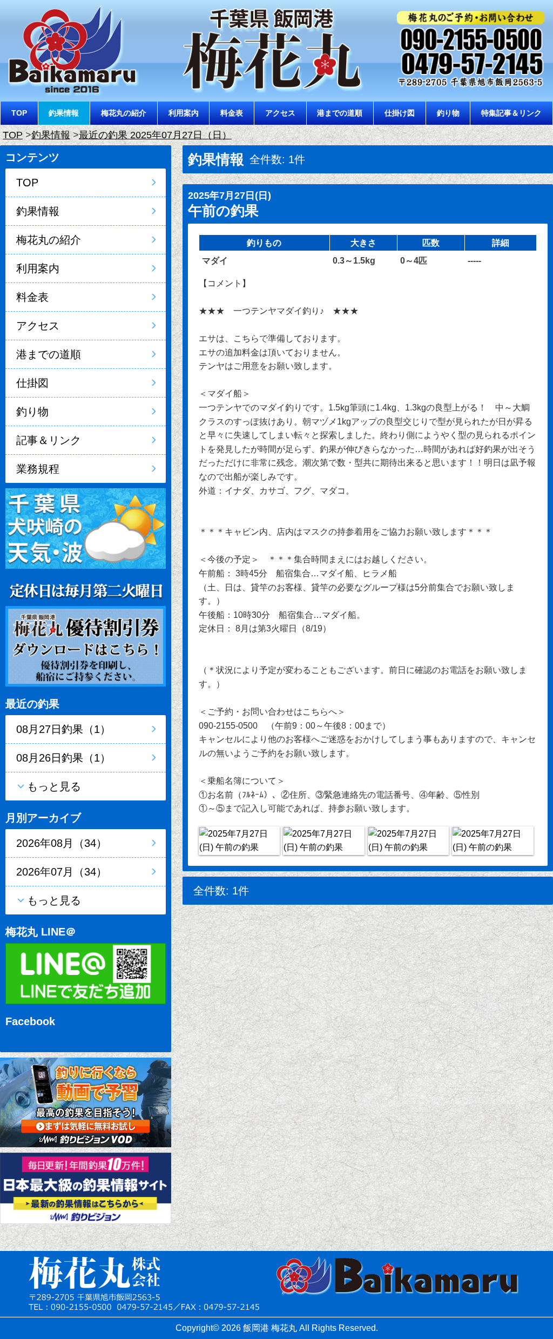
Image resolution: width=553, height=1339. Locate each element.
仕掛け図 (400, 113)
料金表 (231, 113)
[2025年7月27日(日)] (239, 840)
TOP (19, 113)
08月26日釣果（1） (63, 758)
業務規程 (37, 469)
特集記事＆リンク (511, 113)
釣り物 (448, 113)
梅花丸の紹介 (123, 113)
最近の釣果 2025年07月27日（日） (155, 135)
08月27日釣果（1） (63, 729)
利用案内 (183, 113)
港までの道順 (339, 113)
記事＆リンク (48, 440)
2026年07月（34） (61, 872)
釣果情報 (64, 113)
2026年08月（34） (61, 843)
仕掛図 (32, 383)
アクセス (280, 113)
